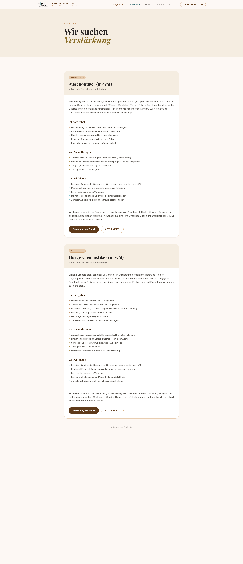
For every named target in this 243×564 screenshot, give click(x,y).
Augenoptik (119, 4)
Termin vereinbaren (193, 4)
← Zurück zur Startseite (121, 427)
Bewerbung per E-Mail (84, 229)
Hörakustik (134, 4)
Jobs (171, 4)
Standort (159, 4)
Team (147, 4)
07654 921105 (112, 229)
